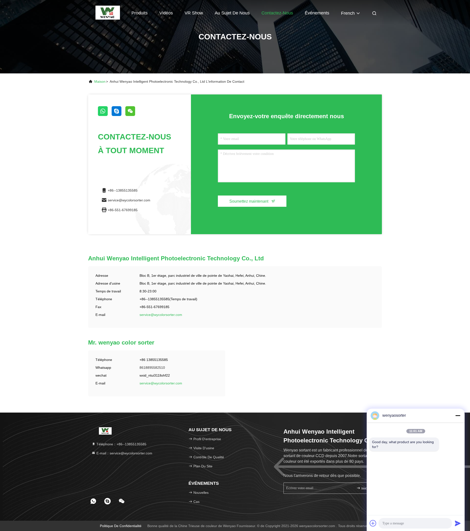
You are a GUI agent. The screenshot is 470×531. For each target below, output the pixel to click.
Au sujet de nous (232, 13)
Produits (139, 13)
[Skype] (118, 115)
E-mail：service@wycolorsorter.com (123, 453)
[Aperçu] (105, 431)
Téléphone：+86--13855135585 (120, 444)
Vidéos (166, 13)
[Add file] (373, 523)
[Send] (458, 523)
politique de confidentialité (120, 526)
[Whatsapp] (105, 115)
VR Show (194, 13)
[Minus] (458, 415)
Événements (317, 13)
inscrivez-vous (368, 488)
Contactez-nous (277, 13)
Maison (113, 13)
